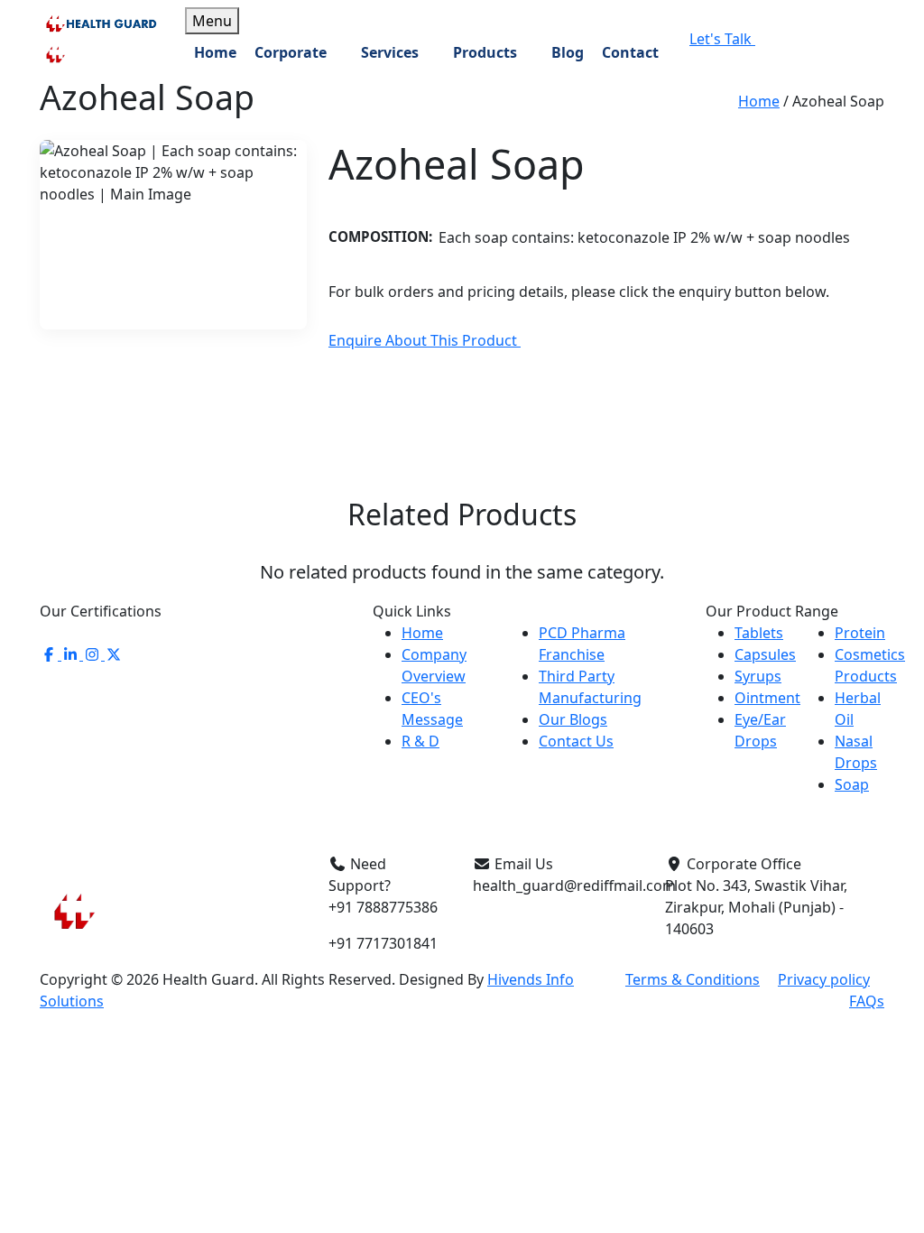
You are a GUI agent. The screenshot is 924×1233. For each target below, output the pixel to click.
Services (390, 52)
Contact (630, 52)
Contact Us (576, 741)
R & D (420, 741)
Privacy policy (824, 979)
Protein (860, 633)
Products (485, 52)
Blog (567, 52)
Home (215, 52)
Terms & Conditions (692, 979)
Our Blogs (573, 719)
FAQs (866, 1001)
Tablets (759, 633)
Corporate (290, 52)
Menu (212, 21)
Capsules (765, 654)
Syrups (758, 676)
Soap (852, 784)
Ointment (767, 698)
